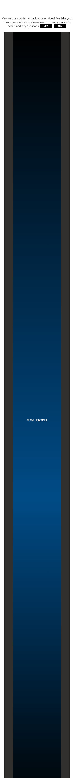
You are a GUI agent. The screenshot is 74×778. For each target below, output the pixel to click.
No (60, 26)
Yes (46, 26)
